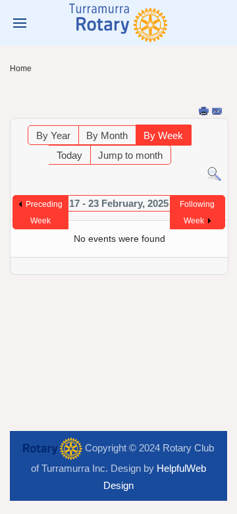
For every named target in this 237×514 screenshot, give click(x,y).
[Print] (205, 111)
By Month (107, 135)
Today (69, 155)
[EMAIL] (218, 111)
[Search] (214, 173)
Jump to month (130, 155)
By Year (53, 135)
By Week (163, 135)
